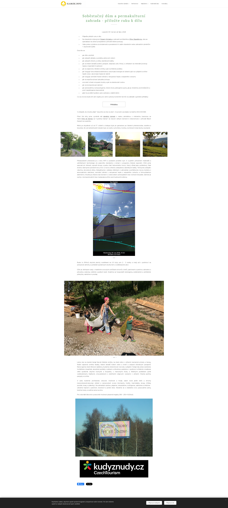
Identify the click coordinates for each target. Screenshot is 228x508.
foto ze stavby (87, 119)
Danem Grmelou (106, 39)
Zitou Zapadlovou (135, 39)
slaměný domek (109, 116)
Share (81, 484)
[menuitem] (123, 3)
